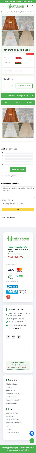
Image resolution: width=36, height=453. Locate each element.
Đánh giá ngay (18, 169)
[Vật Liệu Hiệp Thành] (15, 6)
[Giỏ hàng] (32, 6)
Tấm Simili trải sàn (11, 397)
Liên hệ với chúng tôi (12, 432)
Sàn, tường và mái (11, 403)
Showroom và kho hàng (13, 422)
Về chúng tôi (10, 416)
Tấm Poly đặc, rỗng (12, 384)
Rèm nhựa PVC (10, 390)
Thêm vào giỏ (24, 86)
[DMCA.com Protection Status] (12, 292)
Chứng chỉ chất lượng (12, 419)
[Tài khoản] (27, 6)
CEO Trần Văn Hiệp (12, 413)
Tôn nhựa (9, 387)
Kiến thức (9, 429)
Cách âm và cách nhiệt (13, 400)
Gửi (18, 209)
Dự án (8, 426)
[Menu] (3, 6)
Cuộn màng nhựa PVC (13, 393)
